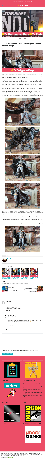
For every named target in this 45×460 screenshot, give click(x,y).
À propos (3, 255)
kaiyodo (17, 283)
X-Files (3, 281)
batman (13, 283)
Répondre (8, 310)
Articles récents (8, 255)
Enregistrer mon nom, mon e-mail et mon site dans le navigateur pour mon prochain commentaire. (20, 350)
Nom (3, 341)
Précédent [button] (3, 23)
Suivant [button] (42, 23)
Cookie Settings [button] (4, 457)
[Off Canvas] (2, 5)
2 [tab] (19, 38)
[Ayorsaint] (4, 260)
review (22, 283)
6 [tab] (24, 38)
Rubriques (18, 1)
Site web (3, 346)
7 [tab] (25, 38)
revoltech (26, 283)
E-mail (24, 341)
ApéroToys (30, 1)
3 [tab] (20, 38)
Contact (21, 1)
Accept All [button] (10, 457)
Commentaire (4, 332)
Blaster (24, 383)
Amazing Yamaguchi (7, 283)
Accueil (14, 1)
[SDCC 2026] (15, 23)
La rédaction (25, 1)
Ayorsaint (5, 48)
